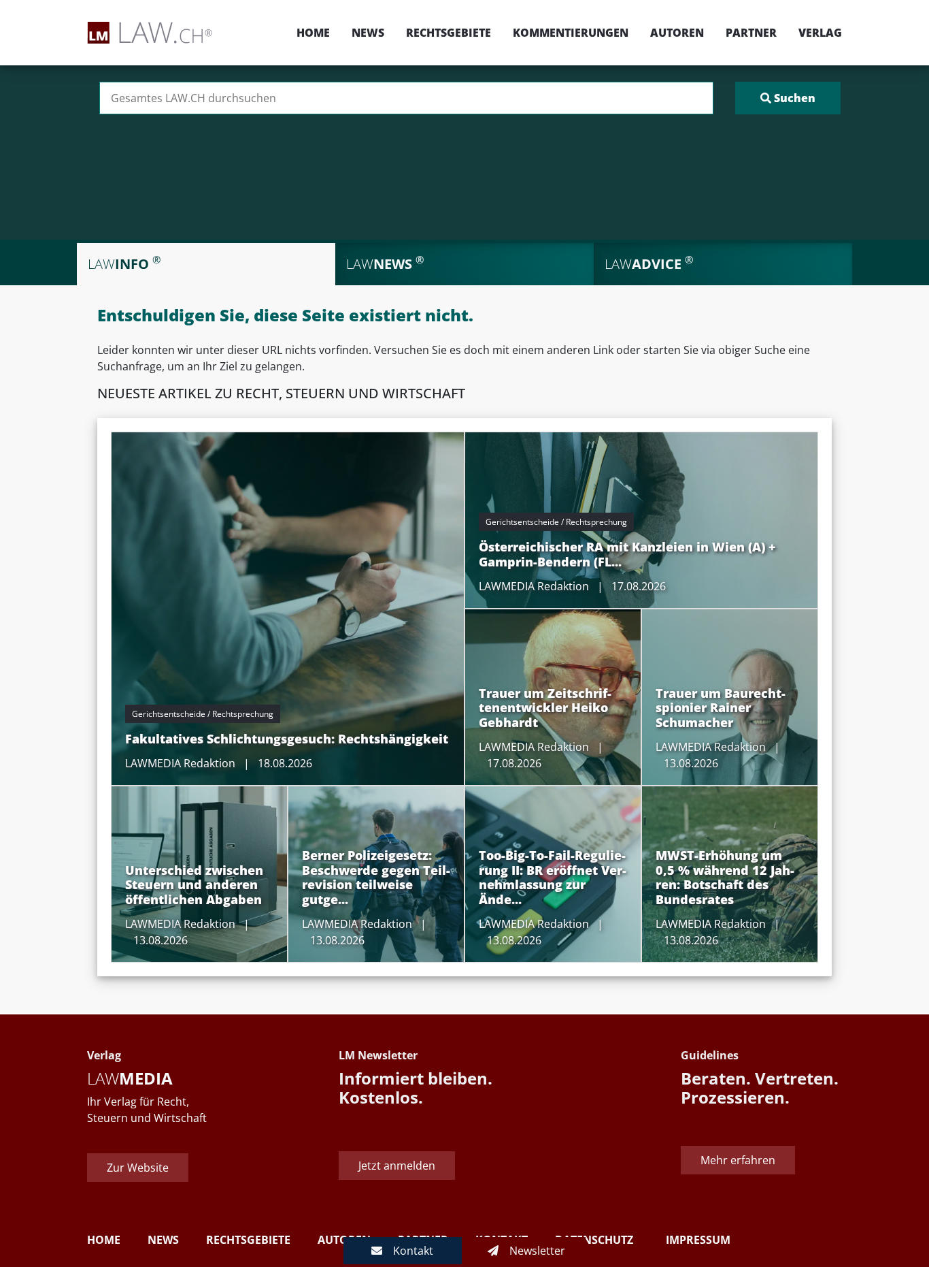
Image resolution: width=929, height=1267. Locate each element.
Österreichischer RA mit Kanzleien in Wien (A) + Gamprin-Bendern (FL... (627, 554)
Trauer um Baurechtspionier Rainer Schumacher (721, 708)
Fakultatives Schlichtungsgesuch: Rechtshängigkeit (286, 739)
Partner (751, 32)
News (368, 32)
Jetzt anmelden (396, 1165)
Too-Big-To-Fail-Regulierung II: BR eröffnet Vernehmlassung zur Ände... (552, 877)
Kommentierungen (570, 32)
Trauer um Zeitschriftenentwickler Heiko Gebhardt (545, 708)
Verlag (820, 32)
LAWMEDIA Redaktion (180, 763)
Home (313, 32)
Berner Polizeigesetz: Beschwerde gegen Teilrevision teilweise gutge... (376, 877)
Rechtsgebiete (448, 32)
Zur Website (138, 1167)
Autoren (677, 32)
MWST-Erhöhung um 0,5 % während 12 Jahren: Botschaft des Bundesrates (725, 877)
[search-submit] (788, 98)
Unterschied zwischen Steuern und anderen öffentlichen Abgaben (194, 885)
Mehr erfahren (737, 1160)
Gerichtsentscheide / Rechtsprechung (202, 714)
